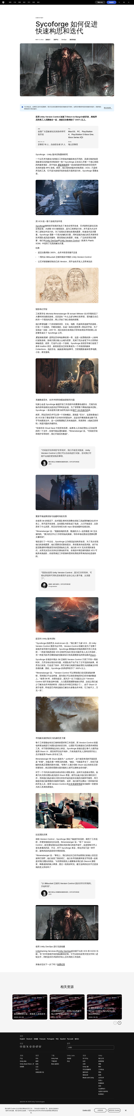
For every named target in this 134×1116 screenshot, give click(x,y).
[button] (100, 2)
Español (63, 1039)
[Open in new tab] (33, 1064)
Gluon (93, 655)
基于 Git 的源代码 (80, 410)
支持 (33, 2)
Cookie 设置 (87, 1110)
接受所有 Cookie (114, 1110)
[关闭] (126, 1110)
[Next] (119, 1023)
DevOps (64, 39)
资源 (19, 2)
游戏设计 (48, 39)
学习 (29, 2)
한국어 (77, 1039)
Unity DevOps (51, 240)
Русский (70, 1039)
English (22, 1039)
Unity (38, 951)
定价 (38, 2)
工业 (15, 2)
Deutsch (29, 1039)
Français (43, 1039)
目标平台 (56, 39)
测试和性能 (73, 39)
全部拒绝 (100, 1110)
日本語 (36, 1039)
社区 (24, 2)
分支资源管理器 (75, 784)
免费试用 (61, 964)
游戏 (10, 2)
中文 (57, 1039)
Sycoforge (40, 226)
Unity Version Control (70, 240)
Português (50, 1039)
